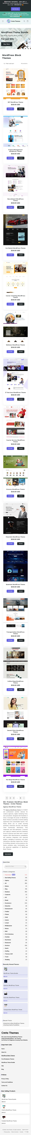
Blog (6, 889)
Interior (7, 920)
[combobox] (15, 867)
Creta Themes (9, 1129)
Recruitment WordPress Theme (15, 199)
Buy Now (7, 44)
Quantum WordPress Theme (15, 584)
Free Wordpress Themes (7, 1059)
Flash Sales (8, 875)
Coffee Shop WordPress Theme (15, 682)
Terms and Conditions (7, 1082)
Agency (7, 880)
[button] (2, 21)
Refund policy (25, 1129)
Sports (6, 948)
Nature (7, 928)
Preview (21, 108)
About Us (3, 1052)
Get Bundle (15, 9)
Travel (6, 956)
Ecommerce (8, 903)
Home (2, 1048)
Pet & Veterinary (9, 934)
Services (7, 945)
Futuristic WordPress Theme (15, 537)
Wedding (7, 959)
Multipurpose (8, 925)
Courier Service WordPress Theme (15, 440)
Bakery (7, 886)
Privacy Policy (5, 1078)
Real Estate (8, 939)
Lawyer (7, 922)
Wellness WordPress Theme (15, 345)
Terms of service (14, 1131)
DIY (6, 897)
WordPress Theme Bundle (14, 32)
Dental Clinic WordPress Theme (15, 731)
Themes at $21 (9, 954)
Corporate (7, 894)
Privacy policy (7, 1131)
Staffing (7, 951)
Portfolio (7, 937)
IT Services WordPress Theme (15, 392)
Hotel (6, 917)
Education (7, 906)
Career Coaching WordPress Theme (15, 296)
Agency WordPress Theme (13, 810)
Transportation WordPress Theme (15, 632)
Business (7, 891)
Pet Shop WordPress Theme (15, 779)
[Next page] (23, 798)
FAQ (2, 1066)
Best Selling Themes (10, 877)
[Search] (25, 866)
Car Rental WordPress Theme (15, 248)
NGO (6, 931)
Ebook (6, 900)
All (5, 883)
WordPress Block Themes (8, 1055)
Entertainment (8, 908)
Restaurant (8, 942)
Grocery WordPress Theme (15, 489)
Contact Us (4, 1085)
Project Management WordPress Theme (15, 150)
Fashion (7, 911)
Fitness (7, 914)
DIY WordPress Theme (15, 102)
